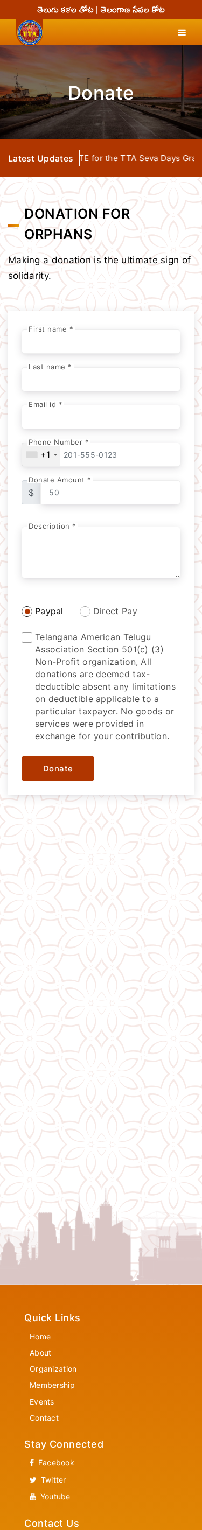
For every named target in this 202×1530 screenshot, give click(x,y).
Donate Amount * (60, 479)
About (41, 1352)
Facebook (55, 1462)
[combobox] (41, 454)
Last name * (50, 366)
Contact (44, 1417)
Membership (52, 1384)
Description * (52, 526)
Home (40, 1336)
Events (42, 1401)
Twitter (52, 1479)
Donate (58, 768)
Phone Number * (59, 442)
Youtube (54, 1496)
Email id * (45, 404)
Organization (53, 1368)
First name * (51, 329)
